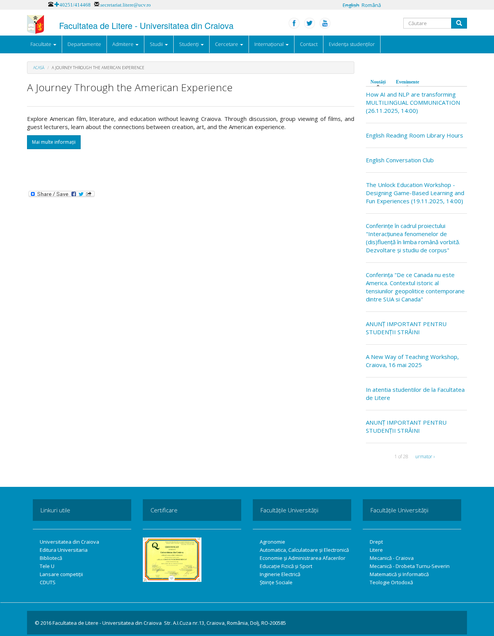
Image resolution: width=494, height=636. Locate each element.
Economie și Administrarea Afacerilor (302, 557)
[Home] (35, 24)
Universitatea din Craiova (69, 541)
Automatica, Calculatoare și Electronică (304, 549)
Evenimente (407, 82)
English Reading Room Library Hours (414, 135)
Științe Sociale (276, 582)
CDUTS (48, 582)
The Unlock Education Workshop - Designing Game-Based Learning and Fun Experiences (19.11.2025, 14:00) (415, 193)
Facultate (41, 44)
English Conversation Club (400, 160)
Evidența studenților (352, 44)
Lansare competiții (61, 574)
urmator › (425, 456)
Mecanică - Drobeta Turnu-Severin (410, 566)
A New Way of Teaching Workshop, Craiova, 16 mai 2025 (412, 361)
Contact (309, 44)
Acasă (38, 67)
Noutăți (379, 82)
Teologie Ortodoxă (391, 582)
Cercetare (227, 44)
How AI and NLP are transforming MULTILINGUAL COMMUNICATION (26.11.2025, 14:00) (413, 102)
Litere (376, 549)
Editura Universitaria (64, 549)
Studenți (189, 44)
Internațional (269, 44)
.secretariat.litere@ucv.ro (125, 4)
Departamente (84, 44)
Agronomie (272, 541)
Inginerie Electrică (280, 574)
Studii (157, 44)
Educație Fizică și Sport (286, 566)
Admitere (123, 44)
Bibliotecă (51, 557)
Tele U (47, 566)
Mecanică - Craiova (392, 557)
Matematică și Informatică (399, 574)
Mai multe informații (54, 142)
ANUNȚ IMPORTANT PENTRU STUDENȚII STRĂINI (406, 328)
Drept (376, 541)
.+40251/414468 (72, 4)
